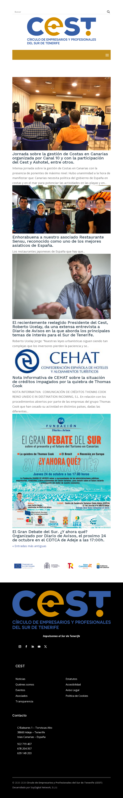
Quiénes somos (25, 684)
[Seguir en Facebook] (26, 646)
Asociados (22, 696)
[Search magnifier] (108, 12)
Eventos (20, 690)
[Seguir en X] (45, 646)
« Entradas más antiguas (29, 546)
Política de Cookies (77, 696)
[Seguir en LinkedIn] (32, 646)
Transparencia (24, 701)
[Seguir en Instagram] (19, 646)
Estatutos (71, 679)
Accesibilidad (73, 684)
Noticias (20, 679)
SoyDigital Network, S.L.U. (44, 787)
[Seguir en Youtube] (39, 646)
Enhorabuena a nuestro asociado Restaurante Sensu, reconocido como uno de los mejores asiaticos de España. (58, 241)
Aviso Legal (72, 690)
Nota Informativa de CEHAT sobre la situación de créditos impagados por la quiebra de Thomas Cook (61, 381)
